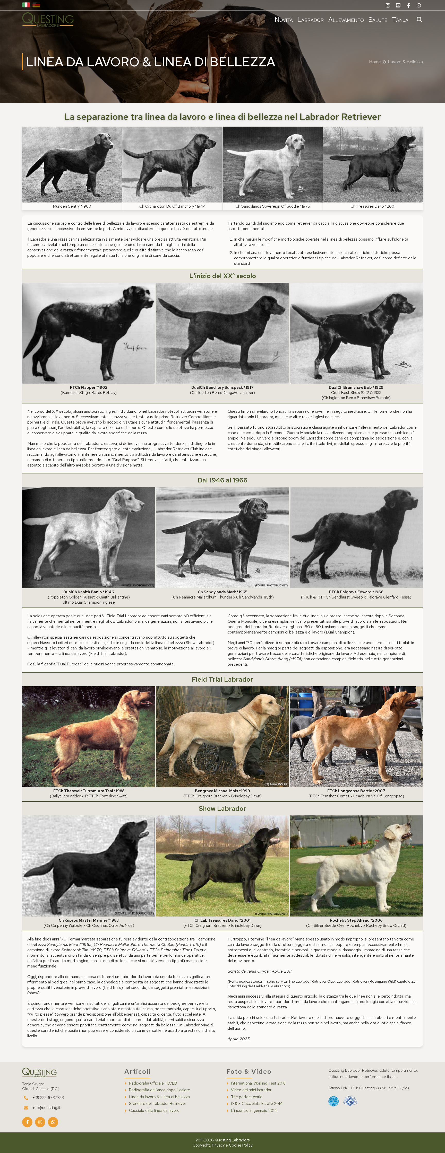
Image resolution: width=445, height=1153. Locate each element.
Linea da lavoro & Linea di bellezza (159, 1097)
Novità (284, 19)
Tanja (400, 19)
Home (375, 62)
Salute (378, 19)
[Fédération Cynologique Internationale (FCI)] (333, 1101)
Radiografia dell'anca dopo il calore (159, 1090)
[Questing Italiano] (26, 5)
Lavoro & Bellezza (405, 62)
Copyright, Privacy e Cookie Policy (222, 1145)
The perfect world (246, 1097)
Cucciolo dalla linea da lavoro (154, 1110)
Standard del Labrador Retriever (157, 1103)
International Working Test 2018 (258, 1083)
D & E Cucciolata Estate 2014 (257, 1103)
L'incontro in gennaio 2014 (254, 1110)
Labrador (310, 19)
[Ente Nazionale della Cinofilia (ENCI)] (350, 1101)
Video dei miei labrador (251, 1090)
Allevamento (346, 19)
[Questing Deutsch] (36, 5)
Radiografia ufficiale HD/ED (153, 1083)
